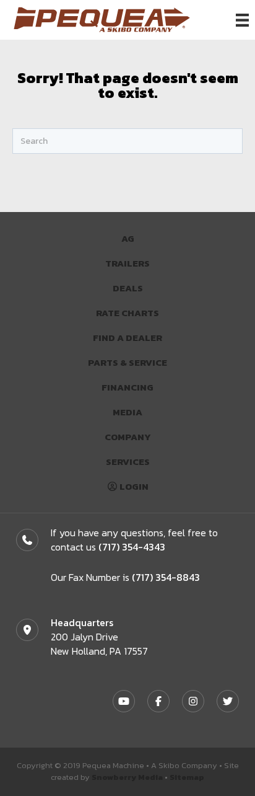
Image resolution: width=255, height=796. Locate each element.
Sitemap (187, 777)
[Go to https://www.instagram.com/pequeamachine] (193, 701)
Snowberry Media (127, 777)
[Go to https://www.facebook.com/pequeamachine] (158, 701)
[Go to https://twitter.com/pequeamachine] (228, 701)
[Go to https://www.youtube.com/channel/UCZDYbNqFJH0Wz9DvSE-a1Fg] (124, 701)
